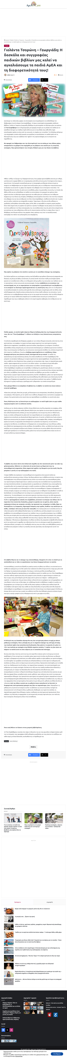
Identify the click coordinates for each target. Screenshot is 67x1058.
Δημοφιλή (50, 902)
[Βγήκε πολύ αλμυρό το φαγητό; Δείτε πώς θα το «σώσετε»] (9, 911)
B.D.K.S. (44, 1049)
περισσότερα (18, 1056)
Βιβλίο (34, 747)
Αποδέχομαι (57, 1054)
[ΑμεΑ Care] (33, 4)
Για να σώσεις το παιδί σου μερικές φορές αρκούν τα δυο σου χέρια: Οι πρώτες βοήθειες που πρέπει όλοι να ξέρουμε (13, 828)
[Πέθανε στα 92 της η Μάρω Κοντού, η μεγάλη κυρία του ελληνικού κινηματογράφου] (9, 966)
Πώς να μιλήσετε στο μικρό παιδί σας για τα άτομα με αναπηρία (33, 826)
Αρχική (7, 40)
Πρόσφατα (17, 902)
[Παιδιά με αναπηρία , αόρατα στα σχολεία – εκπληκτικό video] (54, 818)
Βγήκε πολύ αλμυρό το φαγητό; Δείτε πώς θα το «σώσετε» (32, 908)
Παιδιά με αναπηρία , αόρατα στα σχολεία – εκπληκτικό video (53, 826)
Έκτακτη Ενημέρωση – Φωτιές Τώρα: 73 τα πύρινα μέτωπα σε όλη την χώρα (37, 955)
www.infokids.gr (13, 741)
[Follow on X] (13, 75)
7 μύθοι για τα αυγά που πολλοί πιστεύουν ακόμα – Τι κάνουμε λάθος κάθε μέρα (38, 932)
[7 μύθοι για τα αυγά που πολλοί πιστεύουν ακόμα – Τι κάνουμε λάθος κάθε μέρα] (9, 934)
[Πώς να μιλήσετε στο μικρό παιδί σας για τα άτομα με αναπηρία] (33, 818)
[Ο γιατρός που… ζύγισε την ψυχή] (9, 919)
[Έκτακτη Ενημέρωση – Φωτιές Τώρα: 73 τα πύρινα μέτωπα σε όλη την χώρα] (9, 958)
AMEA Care (10, 75)
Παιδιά (11, 40)
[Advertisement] (33, 22)
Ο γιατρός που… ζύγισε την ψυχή (25, 916)
